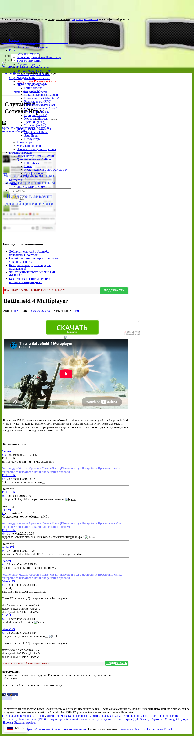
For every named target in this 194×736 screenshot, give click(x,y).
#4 (3, 564)
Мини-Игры (25, 142)
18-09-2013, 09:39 (40, 310)
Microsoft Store (26, 77)
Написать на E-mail (159, 729)
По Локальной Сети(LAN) (34, 70)
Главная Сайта (26, 43)
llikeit (16, 310)
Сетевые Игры (26, 64)
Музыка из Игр (34, 176)
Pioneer (6, 451)
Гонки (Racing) (33, 87)
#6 (3, 533)
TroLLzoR (9, 475)
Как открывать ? (29, 280)
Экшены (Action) (25, 722)
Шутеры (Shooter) (35, 115)
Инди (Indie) (32, 91)
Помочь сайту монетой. (32, 186)
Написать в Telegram (131, 729)
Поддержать (114, 290)
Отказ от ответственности (69, 729)
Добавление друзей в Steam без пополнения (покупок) (29, 253)
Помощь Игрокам (20, 152)
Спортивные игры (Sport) (40, 108)
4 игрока (7, 715)
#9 (3, 478)
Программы (32, 162)
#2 (3, 618)
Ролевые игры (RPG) (37, 101)
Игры (12, 50)
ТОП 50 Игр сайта (29, 60)
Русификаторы (33, 173)
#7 (3, 513)
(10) (76, 310)
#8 (3, 495)
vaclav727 (8, 547)
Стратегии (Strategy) (37, 111)
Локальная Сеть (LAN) (114, 715)
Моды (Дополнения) (30, 145)
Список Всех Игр (28, 53)
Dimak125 (8, 581)
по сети (154, 715)
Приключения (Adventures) (41, 98)
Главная (14, 40)
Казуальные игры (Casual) (41, 94)
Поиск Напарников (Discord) (35, 156)
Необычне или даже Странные (36, 149)
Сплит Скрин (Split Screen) (34, 74)
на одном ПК (138, 715)
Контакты (15, 179)
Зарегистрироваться (85, 19)
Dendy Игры (32, 139)
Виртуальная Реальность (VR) (36, 81)
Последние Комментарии (33, 47)
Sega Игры (31, 135)
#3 (3, 584)
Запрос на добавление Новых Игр (39, 57)
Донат (13, 183)
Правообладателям (38, 729)
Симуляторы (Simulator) (39, 104)
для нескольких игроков (29, 715)
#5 (3, 550)
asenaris (44, 119)
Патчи (28, 166)
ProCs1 (6, 615)
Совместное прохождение (33, 67)
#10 (4, 454)
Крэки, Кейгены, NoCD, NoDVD (45, 169)
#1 (3, 632)
